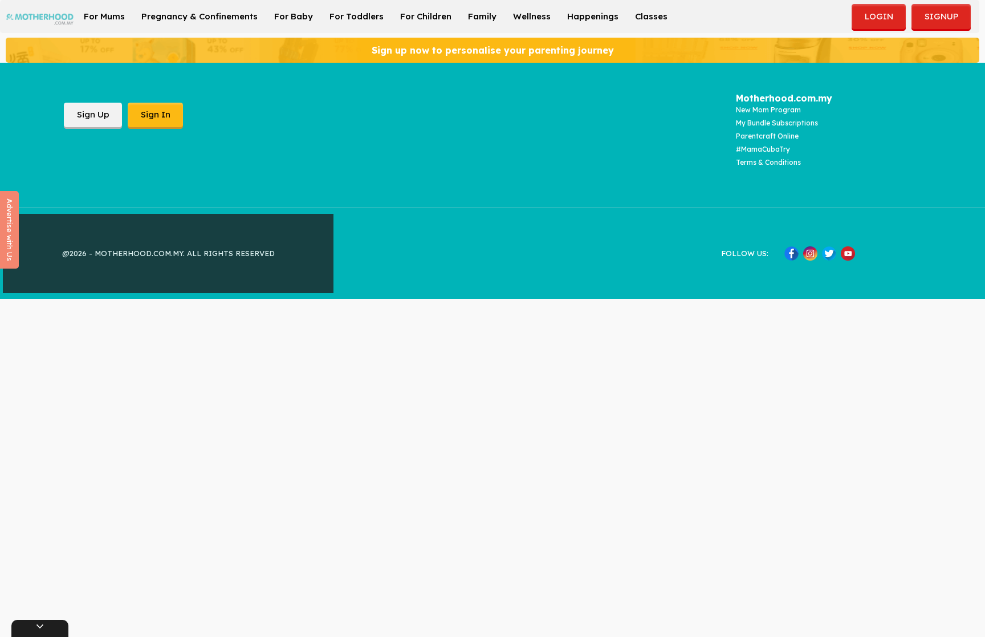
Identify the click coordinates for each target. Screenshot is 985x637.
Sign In (155, 114)
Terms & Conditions (768, 162)
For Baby (293, 16)
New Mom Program (768, 110)
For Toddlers (356, 16)
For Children (425, 16)
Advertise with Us (9, 229)
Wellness (532, 16)
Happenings (592, 16)
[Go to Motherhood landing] (40, 19)
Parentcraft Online (767, 136)
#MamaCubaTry (763, 149)
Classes (651, 16)
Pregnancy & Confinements (199, 16)
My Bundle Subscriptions (777, 123)
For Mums (104, 16)
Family (482, 16)
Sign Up (93, 114)
